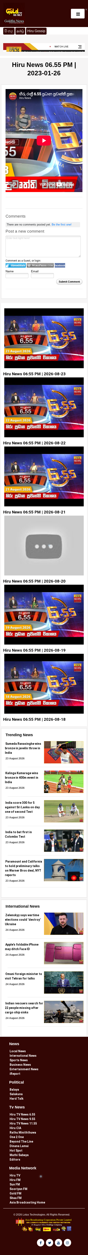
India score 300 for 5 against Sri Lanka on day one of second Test (22, 807)
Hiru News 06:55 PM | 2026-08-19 (34, 650)
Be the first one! (62, 224)
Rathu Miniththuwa (23, 1132)
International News (23, 1055)
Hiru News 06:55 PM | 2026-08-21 (34, 512)
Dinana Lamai (19, 1146)
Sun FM (15, 1184)
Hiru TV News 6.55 (22, 1114)
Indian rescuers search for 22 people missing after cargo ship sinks (24, 1008)
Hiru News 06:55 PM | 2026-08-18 (34, 719)
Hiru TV (15, 1175)
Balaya (14, 1089)
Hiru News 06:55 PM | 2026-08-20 (34, 581)
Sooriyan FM (18, 1189)
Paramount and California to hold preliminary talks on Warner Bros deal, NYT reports (23, 868)
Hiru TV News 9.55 (22, 1119)
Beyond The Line (21, 1141)
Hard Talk (16, 1098)
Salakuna (16, 1094)
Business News (20, 1064)
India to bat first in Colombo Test (18, 834)
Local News (18, 1051)
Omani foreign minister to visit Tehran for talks (23, 976)
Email (34, 271)
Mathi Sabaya (19, 1155)
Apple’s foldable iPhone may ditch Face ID (21, 947)
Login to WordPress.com (40, 265)
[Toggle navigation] (78, 13)
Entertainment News (24, 1069)
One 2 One (17, 1137)
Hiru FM (15, 1180)
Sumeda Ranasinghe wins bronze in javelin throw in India (23, 748)
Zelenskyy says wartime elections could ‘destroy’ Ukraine (23, 919)
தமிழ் (21, 31)
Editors (15, 1159)
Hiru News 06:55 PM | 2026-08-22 (34, 443)
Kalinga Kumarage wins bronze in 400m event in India (21, 777)
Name (10, 271)
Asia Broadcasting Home (27, 1202)
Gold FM (15, 1193)
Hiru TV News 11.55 (23, 1123)
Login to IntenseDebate (16, 265)
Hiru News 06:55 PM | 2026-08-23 (34, 373)
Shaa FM (16, 1198)
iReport (15, 1073)
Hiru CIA (15, 1128)
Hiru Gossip (36, 31)
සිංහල (8, 31)
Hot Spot (16, 1150)
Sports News (19, 1060)
